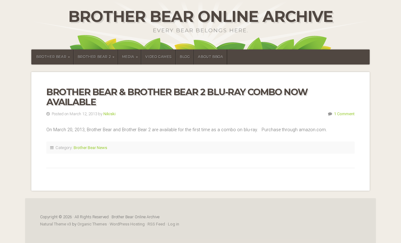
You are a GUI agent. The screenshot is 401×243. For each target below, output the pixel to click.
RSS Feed (156, 224)
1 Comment (344, 113)
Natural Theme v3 (55, 224)
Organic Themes (92, 224)
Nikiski (109, 113)
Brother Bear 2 (94, 57)
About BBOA (210, 57)
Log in (173, 224)
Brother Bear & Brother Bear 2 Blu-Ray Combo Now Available (176, 96)
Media (128, 57)
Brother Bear (51, 57)
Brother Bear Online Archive (200, 16)
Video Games (158, 57)
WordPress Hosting (127, 224)
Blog (185, 57)
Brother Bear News (90, 147)
